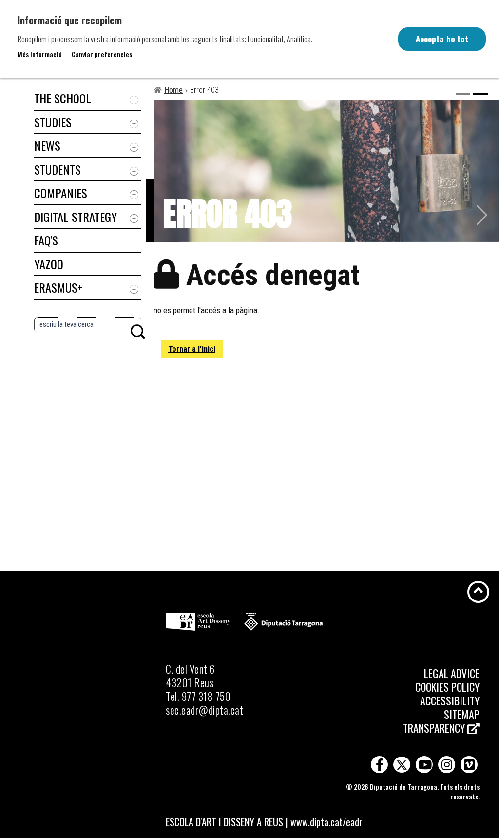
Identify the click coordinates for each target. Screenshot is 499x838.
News (47, 145)
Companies (60, 192)
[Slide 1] (463, 94)
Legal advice (452, 673)
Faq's (46, 240)
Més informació (40, 54)
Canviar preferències (102, 54)
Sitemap (462, 714)
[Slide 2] (480, 94)
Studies (53, 122)
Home (173, 90)
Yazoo (48, 264)
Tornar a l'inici (191, 349)
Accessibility (450, 700)
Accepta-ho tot (442, 39)
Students (57, 169)
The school (62, 98)
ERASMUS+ (58, 287)
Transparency (435, 728)
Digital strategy (75, 216)
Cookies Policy (447, 687)
